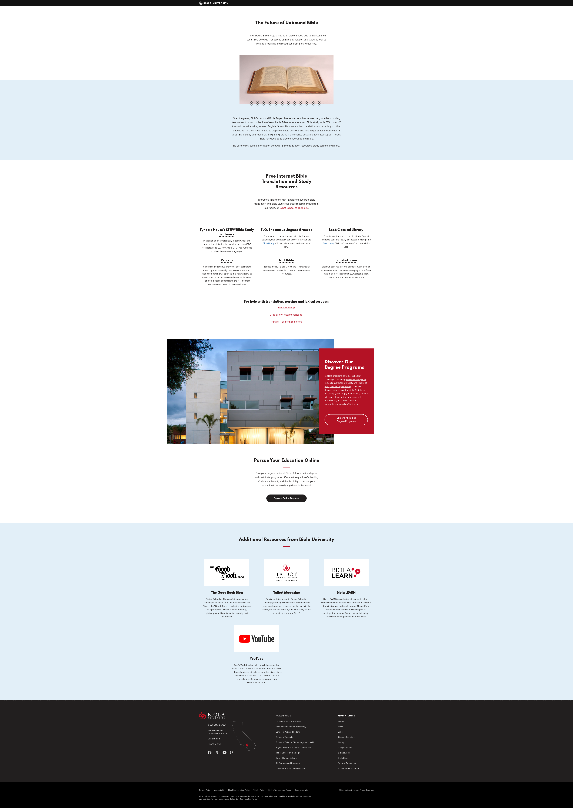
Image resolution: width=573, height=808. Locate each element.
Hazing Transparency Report (279, 790)
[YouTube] (224, 752)
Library (341, 742)
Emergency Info (301, 790)
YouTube (257, 659)
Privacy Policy (205, 790)
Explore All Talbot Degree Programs (346, 419)
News (340, 726)
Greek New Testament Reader (286, 314)
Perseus (227, 260)
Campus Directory (346, 737)
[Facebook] (209, 752)
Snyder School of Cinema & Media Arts (293, 747)
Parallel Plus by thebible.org (286, 321)
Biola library (268, 243)
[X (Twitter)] (217, 752)
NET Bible (286, 260)
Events (341, 721)
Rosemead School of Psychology (291, 726)
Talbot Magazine (286, 593)
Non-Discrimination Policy (239, 790)
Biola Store (343, 758)
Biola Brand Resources (348, 768)
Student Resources (347, 763)
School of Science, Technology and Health (295, 742)
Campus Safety (345, 747)
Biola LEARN (346, 593)
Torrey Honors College (286, 758)
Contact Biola (214, 739)
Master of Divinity (344, 383)
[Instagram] (231, 752)
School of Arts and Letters (288, 732)
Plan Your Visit (214, 744)
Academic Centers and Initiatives (291, 768)
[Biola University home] (233, 715)
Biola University (216, 3)
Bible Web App (286, 307)
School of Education (285, 737)
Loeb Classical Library (346, 230)
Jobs (340, 732)
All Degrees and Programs (288, 763)
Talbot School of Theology (293, 208)
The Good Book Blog (227, 593)
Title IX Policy (258, 790)
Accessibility (219, 790)
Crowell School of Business (288, 721)
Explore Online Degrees (286, 498)
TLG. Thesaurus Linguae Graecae (286, 230)
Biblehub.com (346, 260)
